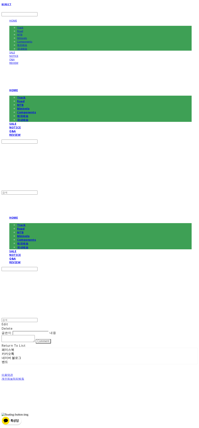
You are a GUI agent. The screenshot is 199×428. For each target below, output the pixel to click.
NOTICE (13, 56)
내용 (53, 333)
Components (24, 41)
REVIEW (13, 63)
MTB (19, 34)
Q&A (12, 59)
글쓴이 (6, 333)
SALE (12, 52)
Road (20, 31)
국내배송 (22, 48)
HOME (13, 20)
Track (20, 27)
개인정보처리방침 (13, 378)
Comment (43, 341)
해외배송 (22, 45)
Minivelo (22, 38)
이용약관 (7, 375)
